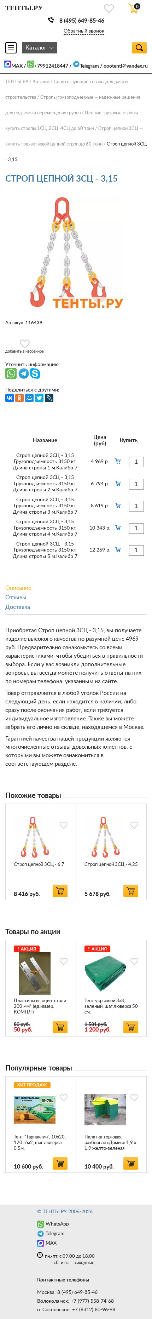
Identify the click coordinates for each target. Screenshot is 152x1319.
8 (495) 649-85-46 (81, 21)
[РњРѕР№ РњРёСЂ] (29, 398)
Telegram (89, 66)
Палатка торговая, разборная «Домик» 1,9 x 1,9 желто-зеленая (110, 1143)
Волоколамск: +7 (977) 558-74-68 (75, 1301)
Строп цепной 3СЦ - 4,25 (111, 864)
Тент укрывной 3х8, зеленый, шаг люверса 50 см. (111, 1007)
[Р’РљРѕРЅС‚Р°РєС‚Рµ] (9, 398)
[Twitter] (39, 398)
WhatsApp (57, 1224)
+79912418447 (51, 66)
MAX (17, 66)
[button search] (139, 47)
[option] (40, 852)
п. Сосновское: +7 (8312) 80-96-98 (76, 1309)
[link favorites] (109, 8)
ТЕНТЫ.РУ (16, 82)
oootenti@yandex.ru (126, 66)
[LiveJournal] (49, 398)
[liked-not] (64, 825)
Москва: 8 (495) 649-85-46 (67, 1292)
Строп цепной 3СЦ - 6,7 (39, 864)
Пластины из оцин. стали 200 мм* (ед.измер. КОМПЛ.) (40, 1007)
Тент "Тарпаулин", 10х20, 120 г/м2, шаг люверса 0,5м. (40, 1143)
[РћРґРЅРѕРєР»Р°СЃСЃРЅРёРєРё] (19, 398)
